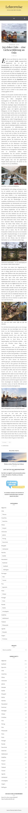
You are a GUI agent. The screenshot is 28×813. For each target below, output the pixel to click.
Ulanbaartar (5, 549)
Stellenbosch (5, 618)
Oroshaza (4, 639)
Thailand (3, 622)
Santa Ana (4, 521)
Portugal (3, 597)
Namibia (3, 552)
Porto (3, 601)
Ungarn (3, 635)
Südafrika (3, 615)
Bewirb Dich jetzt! (14, 496)
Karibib (4, 556)
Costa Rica (3, 518)
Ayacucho (4, 587)
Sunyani (4, 528)
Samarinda (5, 542)
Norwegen (12, 44)
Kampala (4, 632)
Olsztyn (4, 594)
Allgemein (3, 507)
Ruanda (3, 604)
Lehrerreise (14, 6)
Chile (2, 511)
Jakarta (4, 535)
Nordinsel (4, 562)
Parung (4, 538)
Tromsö (4, 580)
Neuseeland (4, 559)
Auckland (5, 566)
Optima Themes (18, 810)
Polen (2, 590)
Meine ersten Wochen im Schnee (14, 464)
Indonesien (4, 531)
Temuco (4, 514)
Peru (2, 584)
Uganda (3, 628)
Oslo (17, 44)
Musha (4, 608)
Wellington (6, 569)
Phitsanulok (5, 625)
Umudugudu (5, 611)
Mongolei (3, 545)
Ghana (3, 525)
